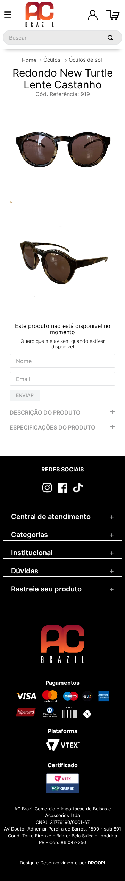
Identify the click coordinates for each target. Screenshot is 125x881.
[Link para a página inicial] (29, 60)
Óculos (51, 59)
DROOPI (96, 862)
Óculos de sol (85, 59)
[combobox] (62, 37)
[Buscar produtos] (112, 37)
